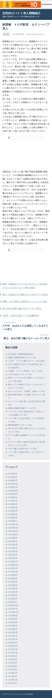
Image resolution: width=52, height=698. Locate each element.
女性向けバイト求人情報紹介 (21, 13)
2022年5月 (12, 629)
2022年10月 (13, 612)
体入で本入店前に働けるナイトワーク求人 (21, 308)
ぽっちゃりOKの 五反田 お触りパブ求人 (26, 391)
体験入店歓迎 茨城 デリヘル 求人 (22, 408)
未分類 (6, 34)
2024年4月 (13, 551)
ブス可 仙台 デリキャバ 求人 (20, 374)
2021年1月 (12, 683)
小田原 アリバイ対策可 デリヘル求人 (25, 371)
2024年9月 (12, 534)
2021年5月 (12, 669)
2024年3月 (12, 555)
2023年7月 (12, 582)
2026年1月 (12, 480)
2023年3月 (12, 595)
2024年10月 (13, 531)
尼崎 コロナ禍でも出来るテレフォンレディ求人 (25, 301)
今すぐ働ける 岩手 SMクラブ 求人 (22, 448)
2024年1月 (12, 561)
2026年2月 (12, 477)
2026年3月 (12, 473)
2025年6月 (12, 504)
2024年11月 (13, 528)
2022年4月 (13, 632)
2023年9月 (12, 575)
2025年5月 (12, 507)
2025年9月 (12, 494)
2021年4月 (12, 673)
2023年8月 (12, 578)
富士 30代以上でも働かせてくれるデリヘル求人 (25, 294)
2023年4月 (12, 592)
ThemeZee (29, 694)
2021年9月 (12, 656)
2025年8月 (12, 497)
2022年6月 (12, 625)
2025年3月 (12, 514)
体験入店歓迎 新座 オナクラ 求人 (22, 357)
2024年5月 (12, 548)
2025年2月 (12, 517)
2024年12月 (13, 524)
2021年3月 (12, 676)
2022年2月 (13, 639)
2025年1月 (12, 521)
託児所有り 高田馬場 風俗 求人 (21, 354)
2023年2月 (12, 598)
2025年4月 (12, 511)
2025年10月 (13, 490)
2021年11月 (13, 649)
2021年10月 (13, 652)
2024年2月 (13, 558)
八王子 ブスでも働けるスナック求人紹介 (26, 361)
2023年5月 (12, 588)
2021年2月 (12, 679)
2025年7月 (12, 501)
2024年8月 (12, 538)
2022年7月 (12, 622)
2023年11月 (13, 568)
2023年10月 (13, 571)
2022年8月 (12, 619)
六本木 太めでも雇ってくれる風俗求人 (20, 315)
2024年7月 (12, 541)
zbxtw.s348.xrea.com (35, 34)
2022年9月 (12, 615)
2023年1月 (12, 602)
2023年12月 (13, 565)
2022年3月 (12, 636)
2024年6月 (12, 544)
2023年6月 (12, 585)
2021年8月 (12, 659)
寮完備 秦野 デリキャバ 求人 (20, 425)
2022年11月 (13, 609)
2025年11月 (13, 487)
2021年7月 (12, 663)
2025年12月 (13, 484)
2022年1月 (12, 642)
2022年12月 (13, 605)
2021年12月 (13, 646)
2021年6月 (12, 666)
